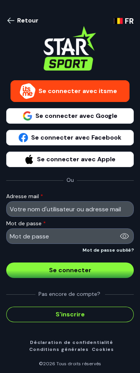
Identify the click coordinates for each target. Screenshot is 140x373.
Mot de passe (26, 223)
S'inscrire (70, 314)
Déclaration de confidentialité (72, 342)
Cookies (103, 349)
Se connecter (70, 270)
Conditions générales (59, 349)
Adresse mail (24, 196)
